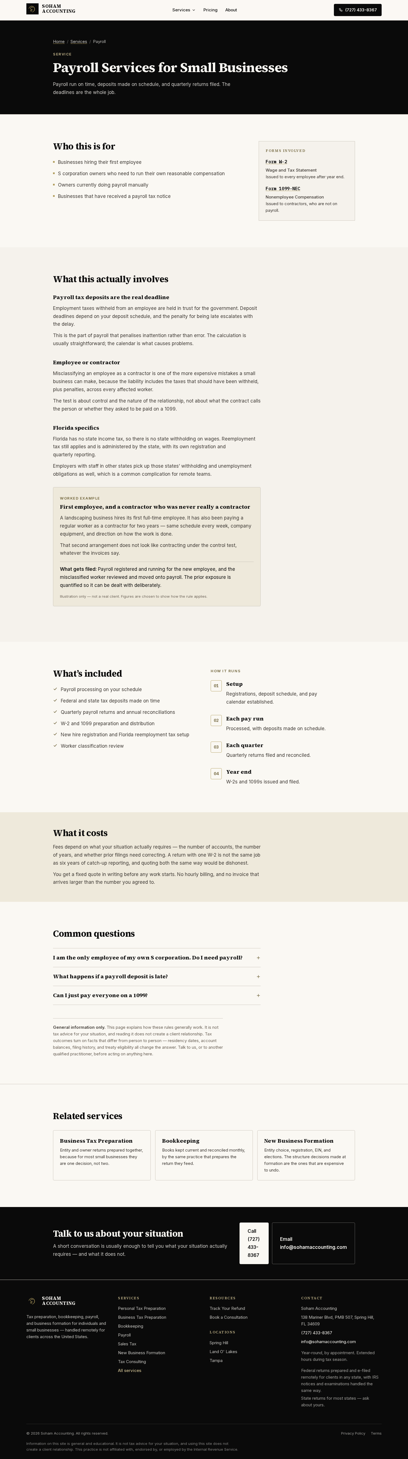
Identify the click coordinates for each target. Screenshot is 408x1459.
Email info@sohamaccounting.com (313, 1243)
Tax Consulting (132, 1361)
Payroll (124, 1335)
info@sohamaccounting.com (328, 1341)
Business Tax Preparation (142, 1317)
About (231, 9)
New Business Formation (141, 1352)
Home (59, 41)
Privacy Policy (353, 1433)
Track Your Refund (227, 1308)
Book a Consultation (229, 1317)
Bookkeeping (130, 1326)
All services (129, 1370)
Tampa (216, 1360)
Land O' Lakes (223, 1351)
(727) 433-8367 (361, 9)
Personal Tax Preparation (142, 1308)
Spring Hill (219, 1342)
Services (181, 9)
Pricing (210, 9)
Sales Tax (127, 1343)
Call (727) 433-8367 (254, 1243)
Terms (376, 1433)
